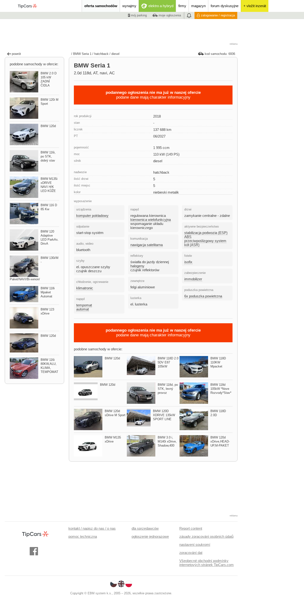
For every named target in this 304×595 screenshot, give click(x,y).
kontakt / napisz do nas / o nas (92, 528)
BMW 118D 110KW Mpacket (218, 362)
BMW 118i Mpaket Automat (48, 292)
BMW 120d (112, 358)
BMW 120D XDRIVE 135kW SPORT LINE (164, 415)
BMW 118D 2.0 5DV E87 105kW (168, 362)
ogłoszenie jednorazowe (150, 536)
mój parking (138, 15)
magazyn (198, 6)
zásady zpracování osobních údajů (206, 536)
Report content (190, 528)
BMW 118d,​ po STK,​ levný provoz (168, 389)
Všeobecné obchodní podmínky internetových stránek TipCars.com (206, 563)
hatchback (101, 54)
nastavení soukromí (194, 545)
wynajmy (129, 6)
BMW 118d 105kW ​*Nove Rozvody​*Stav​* (220, 389)
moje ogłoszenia (169, 15)
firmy (182, 6)
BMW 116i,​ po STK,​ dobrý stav (48, 156)
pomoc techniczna (82, 536)
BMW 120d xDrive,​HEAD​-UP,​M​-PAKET (220, 441)
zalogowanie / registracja (218, 15)
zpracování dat (190, 553)
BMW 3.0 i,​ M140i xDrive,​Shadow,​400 (167, 441)
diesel (115, 54)
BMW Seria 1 (82, 54)
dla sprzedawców (145, 528)
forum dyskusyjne (224, 6)
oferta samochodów (100, 6)
